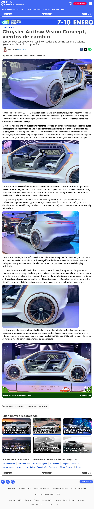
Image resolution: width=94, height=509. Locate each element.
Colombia (28, 500)
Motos (19, 467)
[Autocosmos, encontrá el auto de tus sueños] (12, 3)
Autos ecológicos (40, 463)
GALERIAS (86, 14)
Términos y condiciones (42, 488)
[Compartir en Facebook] (81, 49)
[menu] (91, 3)
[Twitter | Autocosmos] (8, 482)
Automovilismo (8, 463)
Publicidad (82, 488)
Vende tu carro (80, 4)
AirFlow (9, 56)
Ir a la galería (85, 395)
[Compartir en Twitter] (85, 49)
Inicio (4, 9)
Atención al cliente (25, 488)
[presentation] (47, 368)
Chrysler (18, 56)
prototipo (40, 56)
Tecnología (42, 467)
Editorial (11, 9)
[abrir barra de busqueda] (70, 3)
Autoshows (8, 28)
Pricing (73, 488)
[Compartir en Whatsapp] (90, 49)
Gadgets (65, 463)
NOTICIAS (7, 14)
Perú (65, 500)
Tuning (79, 467)
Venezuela (81, 500)
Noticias (20, 9)
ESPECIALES (47, 14)
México (58, 500)
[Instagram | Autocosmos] (13, 482)
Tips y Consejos (66, 467)
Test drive (53, 467)
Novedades (30, 467)
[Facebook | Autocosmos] (3, 482)
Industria (75, 463)
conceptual (29, 56)
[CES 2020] (47, 22)
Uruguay (72, 500)
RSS (58, 494)
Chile (20, 500)
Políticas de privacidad (60, 488)
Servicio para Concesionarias (44, 494)
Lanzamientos (8, 467)
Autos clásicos (24, 463)
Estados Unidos (47, 500)
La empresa (12, 488)
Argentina (12, 500)
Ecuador (37, 500)
